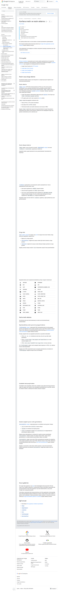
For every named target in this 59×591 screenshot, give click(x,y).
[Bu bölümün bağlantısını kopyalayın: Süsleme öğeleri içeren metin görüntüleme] (43, 422)
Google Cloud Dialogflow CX (27, 70)
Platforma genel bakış (21, 561)
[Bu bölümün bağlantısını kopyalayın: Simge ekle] (26, 232)
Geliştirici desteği (20, 567)
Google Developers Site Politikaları (35, 522)
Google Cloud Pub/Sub (26, 72)
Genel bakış (3, 7)
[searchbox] (7, 11)
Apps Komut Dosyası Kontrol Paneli (36, 563)
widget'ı (22, 86)
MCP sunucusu (26, 7)
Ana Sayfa (21, 18)
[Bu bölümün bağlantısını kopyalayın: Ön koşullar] (27, 58)
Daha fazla (28, 1)
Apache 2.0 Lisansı (54, 521)
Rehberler (10, 7)
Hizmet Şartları (19, 569)
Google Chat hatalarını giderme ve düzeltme (32, 496)
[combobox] (39, 1)
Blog (46, 560)
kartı (33, 485)
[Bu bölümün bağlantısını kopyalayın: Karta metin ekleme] (32, 317)
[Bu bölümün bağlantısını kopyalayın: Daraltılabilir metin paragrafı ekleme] (35, 383)
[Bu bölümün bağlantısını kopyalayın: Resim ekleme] (28, 84)
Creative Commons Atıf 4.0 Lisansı (37, 521)
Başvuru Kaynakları (17, 7)
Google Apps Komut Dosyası (27, 68)
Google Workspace (27, 18)
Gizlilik (21, 588)
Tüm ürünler (19, 583)
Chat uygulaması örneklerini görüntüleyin (35, 503)
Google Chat (21, 1)
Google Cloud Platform (21, 582)
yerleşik (27, 234)
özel (37, 234)
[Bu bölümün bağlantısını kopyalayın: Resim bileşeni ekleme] (32, 145)
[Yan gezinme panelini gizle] (14, 589)
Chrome (18, 578)
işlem (40, 98)
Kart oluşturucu (44, 7)
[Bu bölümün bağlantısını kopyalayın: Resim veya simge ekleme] (36, 77)
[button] (7, 20)
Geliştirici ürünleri (20, 563)
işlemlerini (36, 91)
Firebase (18, 580)
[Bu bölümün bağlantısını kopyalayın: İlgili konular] (28, 501)
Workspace (11, 1)
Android (18, 576)
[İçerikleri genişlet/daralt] (25, 27)
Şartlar (18, 588)
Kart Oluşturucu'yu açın (25, 52)
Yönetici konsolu (34, 560)
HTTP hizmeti (35, 66)
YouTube (46, 565)
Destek (38, 7)
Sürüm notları (19, 565)
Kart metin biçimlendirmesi (42, 442)
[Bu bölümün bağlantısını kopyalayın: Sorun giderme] (29, 483)
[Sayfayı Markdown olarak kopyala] (50, 22)
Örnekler (33, 7)
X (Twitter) (47, 564)
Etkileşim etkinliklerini (23, 61)
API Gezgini (33, 566)
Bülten (46, 562)
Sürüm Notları (21, 23)
